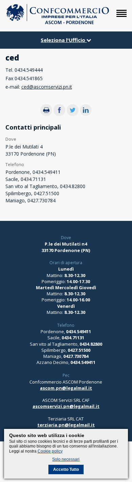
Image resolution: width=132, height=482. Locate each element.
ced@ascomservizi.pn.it (46, 87)
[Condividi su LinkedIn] (86, 114)
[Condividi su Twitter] (73, 114)
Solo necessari (66, 459)
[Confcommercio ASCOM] (57, 23)
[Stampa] (46, 114)
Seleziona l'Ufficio (64, 40)
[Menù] (121, 17)
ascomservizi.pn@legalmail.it (66, 406)
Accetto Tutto (66, 469)
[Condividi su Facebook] (59, 114)
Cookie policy (50, 451)
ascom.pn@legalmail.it (66, 388)
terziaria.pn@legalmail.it (66, 425)
